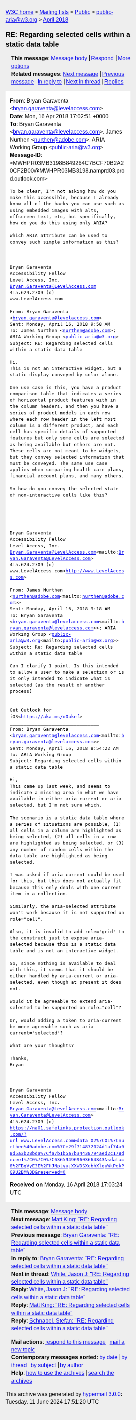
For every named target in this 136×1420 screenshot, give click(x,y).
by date (108, 1357)
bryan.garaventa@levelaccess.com (56, 108)
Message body (69, 58)
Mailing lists (54, 12)
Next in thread (83, 82)
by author (71, 1365)
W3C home (19, 12)
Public (82, 12)
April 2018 (55, 20)
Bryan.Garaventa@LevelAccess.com (53, 286)
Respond (102, 58)
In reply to (50, 82)
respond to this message (75, 1342)
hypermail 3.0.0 (102, 1394)
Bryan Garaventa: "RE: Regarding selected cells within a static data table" (65, 1243)
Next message (80, 74)
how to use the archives (55, 1373)
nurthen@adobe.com (60, 140)
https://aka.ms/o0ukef (50, 716)
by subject (43, 1365)
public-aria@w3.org (76, 147)
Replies (113, 82)
